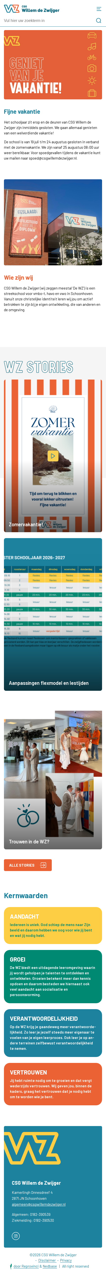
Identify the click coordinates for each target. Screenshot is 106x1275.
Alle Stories (22, 865)
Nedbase (50, 1266)
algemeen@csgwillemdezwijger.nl (39, 1204)
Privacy (66, 1260)
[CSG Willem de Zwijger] (31, 9)
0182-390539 (40, 1214)
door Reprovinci (26, 1266)
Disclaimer (47, 1260)
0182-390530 (44, 1220)
